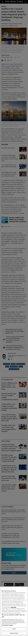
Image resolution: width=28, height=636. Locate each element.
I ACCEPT (14, 629)
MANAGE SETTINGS (14, 633)
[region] (14, 611)
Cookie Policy (13, 607)
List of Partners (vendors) (7, 625)
